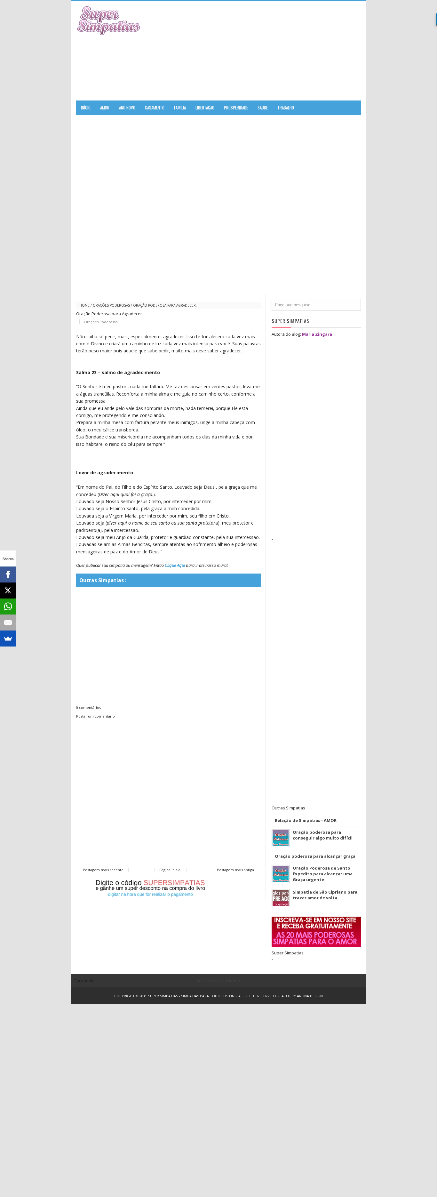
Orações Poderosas (111, 305)
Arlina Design (310, 995)
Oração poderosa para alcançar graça (315, 856)
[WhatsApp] (8, 606)
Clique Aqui (175, 565)
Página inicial (170, 869)
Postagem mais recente (103, 869)
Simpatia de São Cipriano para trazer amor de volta (325, 895)
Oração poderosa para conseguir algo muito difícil (323, 835)
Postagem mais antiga (235, 869)
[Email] (8, 623)
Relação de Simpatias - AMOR (306, 820)
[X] (8, 590)
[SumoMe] (8, 639)
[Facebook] (8, 574)
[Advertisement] (286, 51)
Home (84, 305)
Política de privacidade (218, 981)
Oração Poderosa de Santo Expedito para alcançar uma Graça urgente (323, 873)
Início (86, 107)
